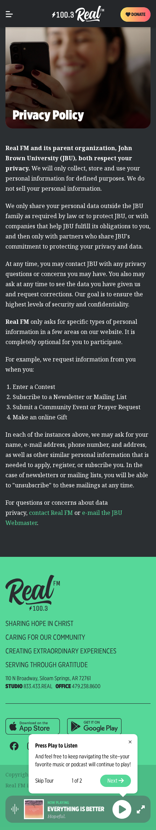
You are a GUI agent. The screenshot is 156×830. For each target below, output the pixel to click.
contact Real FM (51, 513)
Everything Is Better (76, 809)
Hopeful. (57, 816)
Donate (138, 14)
